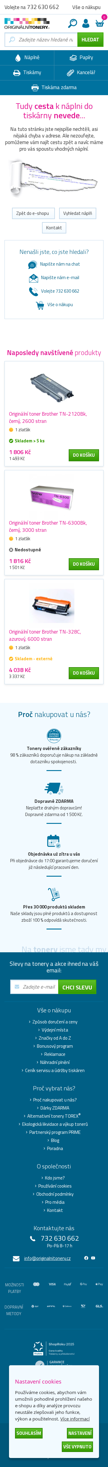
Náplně (31, 57)
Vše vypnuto (77, 1446)
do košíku (84, 455)
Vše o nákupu (60, 304)
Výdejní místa (55, 1030)
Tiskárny (31, 72)
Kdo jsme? (55, 1178)
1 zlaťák (22, 429)
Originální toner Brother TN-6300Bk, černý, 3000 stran (48, 526)
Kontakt (54, 227)
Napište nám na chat (60, 264)
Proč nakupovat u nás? (55, 1100)
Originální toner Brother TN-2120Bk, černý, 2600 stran (48, 417)
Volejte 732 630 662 (60, 291)
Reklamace (54, 1054)
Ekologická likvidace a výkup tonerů (55, 1124)
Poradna (55, 1148)
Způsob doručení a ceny (54, 1022)
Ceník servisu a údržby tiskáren (55, 1070)
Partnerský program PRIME (55, 1132)
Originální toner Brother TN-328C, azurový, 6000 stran (45, 635)
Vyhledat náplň (77, 213)
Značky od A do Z (55, 1038)
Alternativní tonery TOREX (54, 1116)
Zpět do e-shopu (33, 213)
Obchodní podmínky (55, 1194)
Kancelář (85, 72)
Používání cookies (55, 1186)
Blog (55, 1140)
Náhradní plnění (55, 1062)
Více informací (75, 1419)
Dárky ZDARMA (54, 1108)
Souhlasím (28, 1433)
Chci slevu (77, 987)
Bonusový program (55, 1046)
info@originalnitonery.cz (47, 1258)
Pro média (54, 1202)
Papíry (85, 57)
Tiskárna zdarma (58, 87)
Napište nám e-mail (60, 277)
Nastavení (80, 1433)
